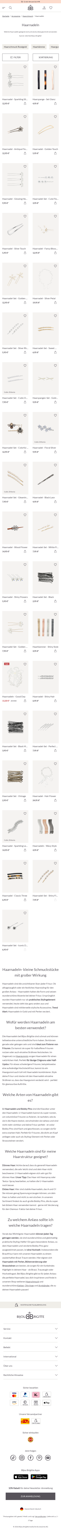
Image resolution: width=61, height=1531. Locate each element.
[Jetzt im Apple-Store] (21, 1476)
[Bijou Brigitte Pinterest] (39, 1458)
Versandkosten (40, 1516)
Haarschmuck (32, 1281)
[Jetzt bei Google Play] (39, 1476)
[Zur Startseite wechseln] (30, 7)
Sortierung (46, 57)
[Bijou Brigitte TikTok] (13, 1458)
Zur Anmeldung (30, 1496)
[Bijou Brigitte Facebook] (30, 1458)
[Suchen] (10, 7)
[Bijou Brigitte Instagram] (22, 1458)
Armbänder (44, 1285)
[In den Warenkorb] (25, 103)
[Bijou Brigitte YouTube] (48, 1458)
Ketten (20, 1285)
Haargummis (22, 1056)
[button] (44, 7)
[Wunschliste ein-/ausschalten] (25, 67)
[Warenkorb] (57, 7)
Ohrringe (29, 1285)
